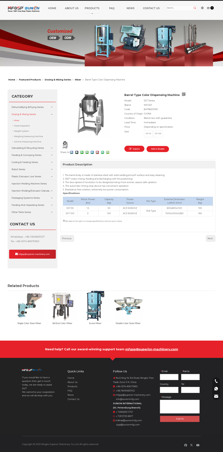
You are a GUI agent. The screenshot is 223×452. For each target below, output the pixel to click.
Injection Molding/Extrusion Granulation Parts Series (34, 190)
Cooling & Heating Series (25, 162)
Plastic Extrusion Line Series (26, 176)
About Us (72, 382)
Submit (180, 418)
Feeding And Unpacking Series (28, 205)
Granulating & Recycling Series (28, 148)
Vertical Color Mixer (62, 323)
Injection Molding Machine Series (29, 183)
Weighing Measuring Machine (28, 136)
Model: (128, 100)
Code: (127, 109)
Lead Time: (130, 122)
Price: (127, 127)
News (71, 395)
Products (72, 386)
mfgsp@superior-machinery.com (34, 254)
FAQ (70, 390)
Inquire (136, 149)
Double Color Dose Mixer (128, 323)
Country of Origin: (133, 113)
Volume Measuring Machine (27, 141)
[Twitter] (191, 445)
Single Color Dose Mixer (29, 323)
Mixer (16, 120)
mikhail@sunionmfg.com (128, 420)
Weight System (21, 131)
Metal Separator (22, 125)
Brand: (127, 105)
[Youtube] (197, 445)
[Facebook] (185, 445)
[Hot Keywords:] (195, 8)
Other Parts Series (21, 212)
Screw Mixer (95, 323)
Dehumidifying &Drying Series (28, 107)
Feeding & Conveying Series (26, 155)
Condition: (129, 118)
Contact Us (73, 399)
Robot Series (18, 169)
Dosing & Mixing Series (24, 114)
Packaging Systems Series (26, 198)
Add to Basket (157, 149)
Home (71, 378)
